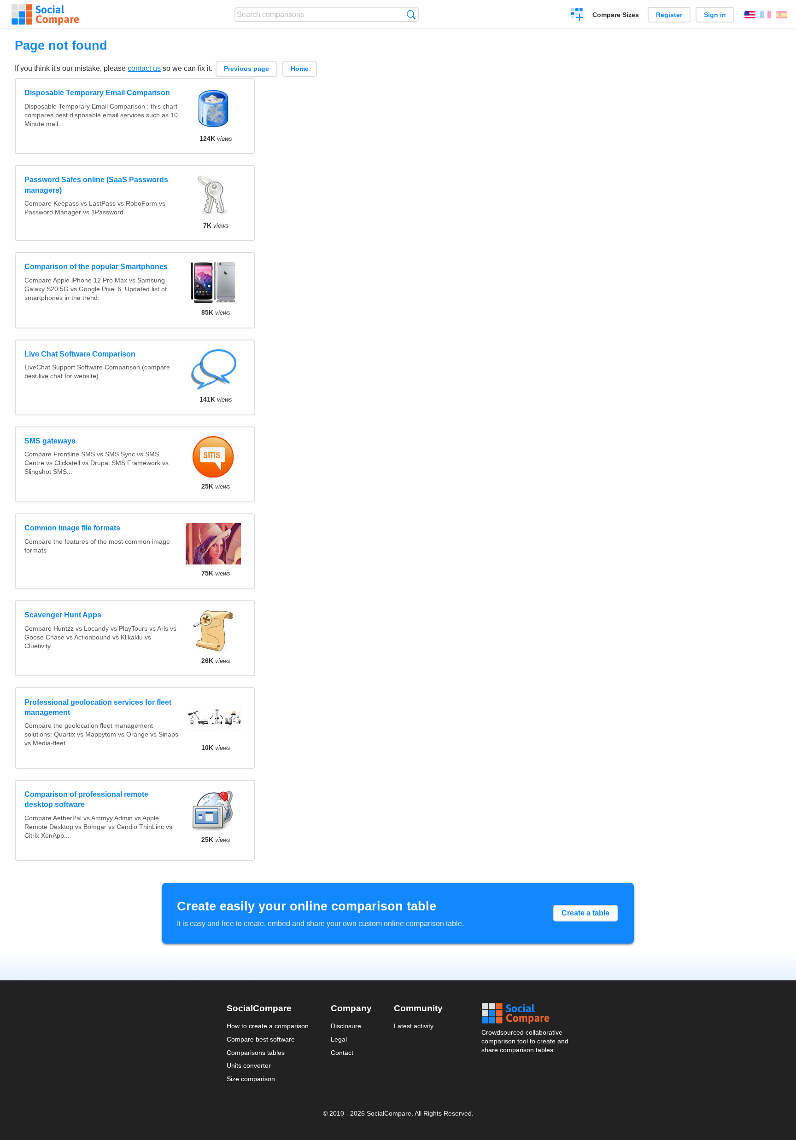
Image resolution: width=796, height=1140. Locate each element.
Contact (342, 1052)
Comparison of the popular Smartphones (96, 267)
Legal (339, 1039)
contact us (144, 68)
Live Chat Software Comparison (79, 354)
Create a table (585, 913)
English (749, 14)
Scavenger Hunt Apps (62, 615)
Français (765, 14)
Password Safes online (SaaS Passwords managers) (96, 185)
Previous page (246, 68)
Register (669, 14)
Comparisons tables (256, 1052)
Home (300, 68)
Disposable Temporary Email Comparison (97, 93)
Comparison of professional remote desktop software (86, 799)
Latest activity (413, 1026)
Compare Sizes (615, 14)
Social (525, 1013)
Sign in (715, 14)
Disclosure (346, 1026)
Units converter (249, 1065)
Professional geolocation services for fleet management (97, 707)
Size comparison (251, 1078)
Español (781, 14)
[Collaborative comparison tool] (45, 14)
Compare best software (261, 1039)
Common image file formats (72, 528)
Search (411, 14)
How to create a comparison (268, 1026)
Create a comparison (577, 16)
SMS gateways (50, 441)
